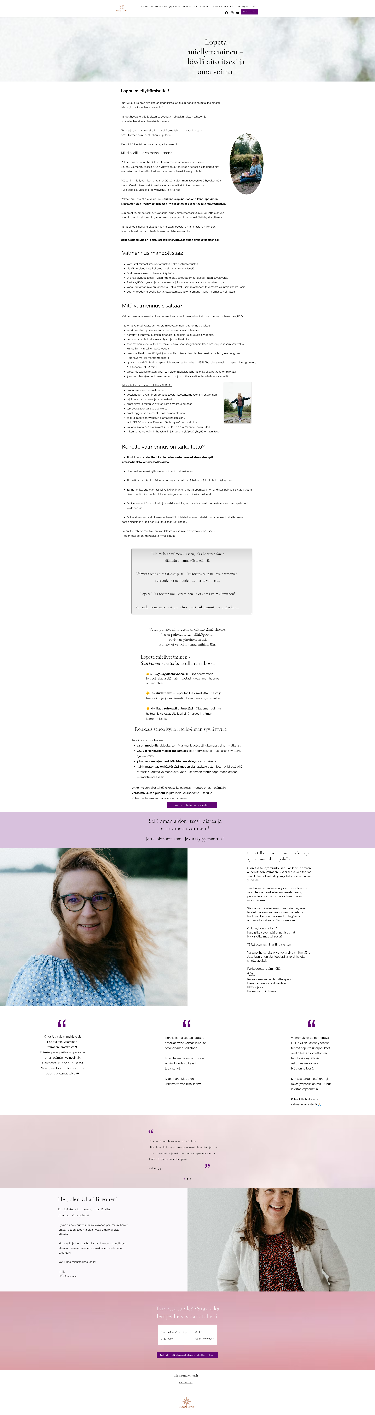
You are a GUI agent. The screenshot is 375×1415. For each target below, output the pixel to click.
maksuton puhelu (153, 793)
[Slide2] (187, 1179)
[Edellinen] (123, 1149)
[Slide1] (184, 1179)
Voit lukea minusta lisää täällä (77, 1261)
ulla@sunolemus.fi (204, 1338)
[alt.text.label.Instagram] (232, 12)
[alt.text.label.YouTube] (238, 12)
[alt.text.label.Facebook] (226, 12)
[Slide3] (190, 1179)
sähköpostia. (203, 634)
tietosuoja (185, 1382)
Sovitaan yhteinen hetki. (187, 639)
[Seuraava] (251, 1149)
